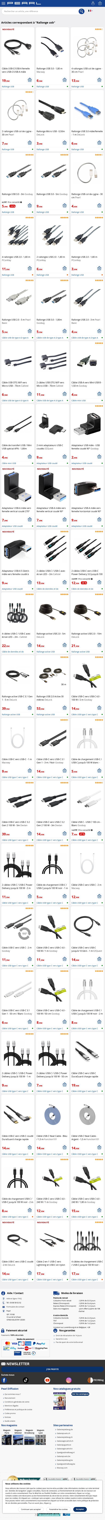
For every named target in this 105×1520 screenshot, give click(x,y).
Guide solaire (10, 1421)
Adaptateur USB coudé (47, 463)
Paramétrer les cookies (58, 1509)
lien (88, 1493)
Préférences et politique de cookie (18, 1409)
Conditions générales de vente (17, 1402)
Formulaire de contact (15, 1306)
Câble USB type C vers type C (85, 714)
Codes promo (10, 1413)
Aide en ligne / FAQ (14, 1298)
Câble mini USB (79, 400)
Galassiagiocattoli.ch (65, 1441)
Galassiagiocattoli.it (64, 1448)
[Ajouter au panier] (30, 80)
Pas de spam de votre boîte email (69, 1342)
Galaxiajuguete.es (64, 1445)
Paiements (12, 1335)
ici (50, 1503)
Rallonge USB (8, 86)
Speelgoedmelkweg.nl (66, 1452)
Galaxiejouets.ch (63, 1433)
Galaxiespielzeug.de (65, 1429)
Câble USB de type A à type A (15, 337)
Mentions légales (11, 1405)
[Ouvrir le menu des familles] (3, 3)
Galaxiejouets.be (63, 1456)
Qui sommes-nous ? (13, 1394)
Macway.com (62, 1468)
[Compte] (93, 3)
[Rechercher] (81, 11)
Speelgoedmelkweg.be (66, 1464)
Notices (8, 1417)
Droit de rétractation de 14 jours (69, 1335)
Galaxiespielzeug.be (65, 1460)
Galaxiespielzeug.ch (65, 1437)
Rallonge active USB (46, 651)
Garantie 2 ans (61, 1339)
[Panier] (100, 3)
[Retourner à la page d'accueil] (24, 3)
